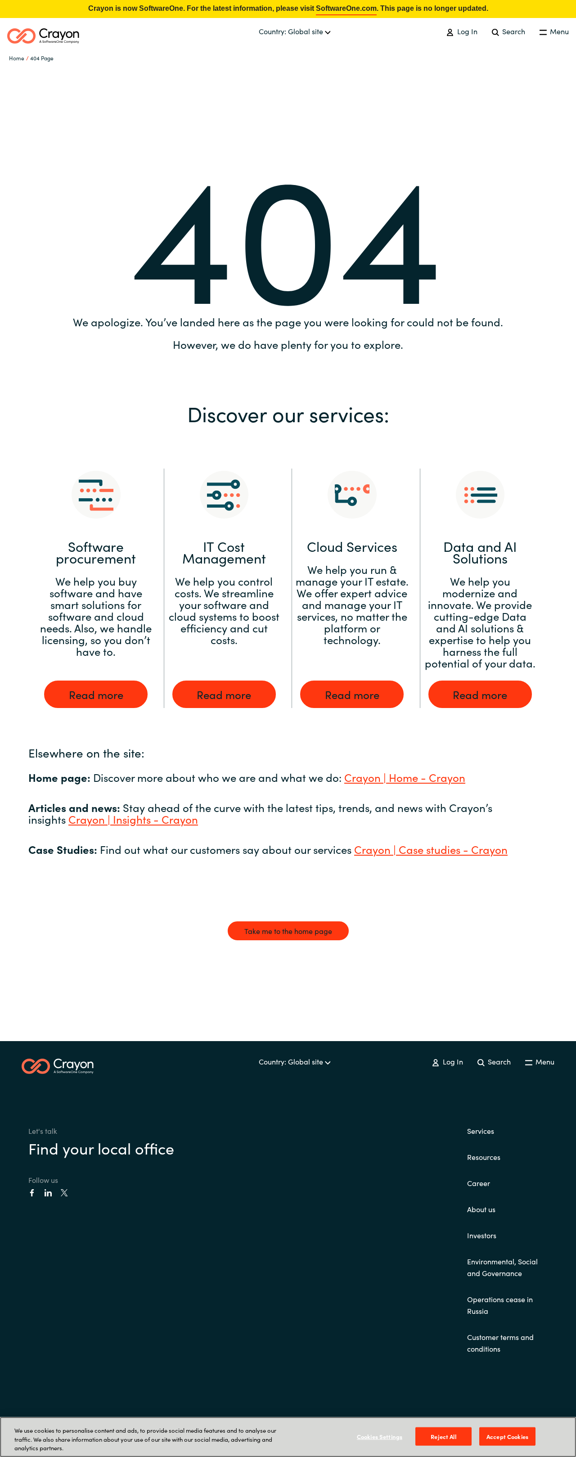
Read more (96, 694)
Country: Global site (292, 31)
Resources (483, 1157)
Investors (481, 1235)
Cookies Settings (379, 1436)
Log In (466, 31)
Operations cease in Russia (500, 1305)
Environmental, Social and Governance (502, 1267)
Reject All (443, 1436)
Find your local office (101, 1148)
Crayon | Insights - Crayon (133, 819)
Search (512, 31)
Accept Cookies (507, 1436)
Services (480, 1131)
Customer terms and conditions (500, 1342)
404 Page (42, 58)
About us (481, 1209)
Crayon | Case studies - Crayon (431, 849)
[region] (288, 1437)
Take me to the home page (288, 931)
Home (16, 58)
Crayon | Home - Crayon (404, 777)
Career (478, 1183)
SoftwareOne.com (346, 8)
